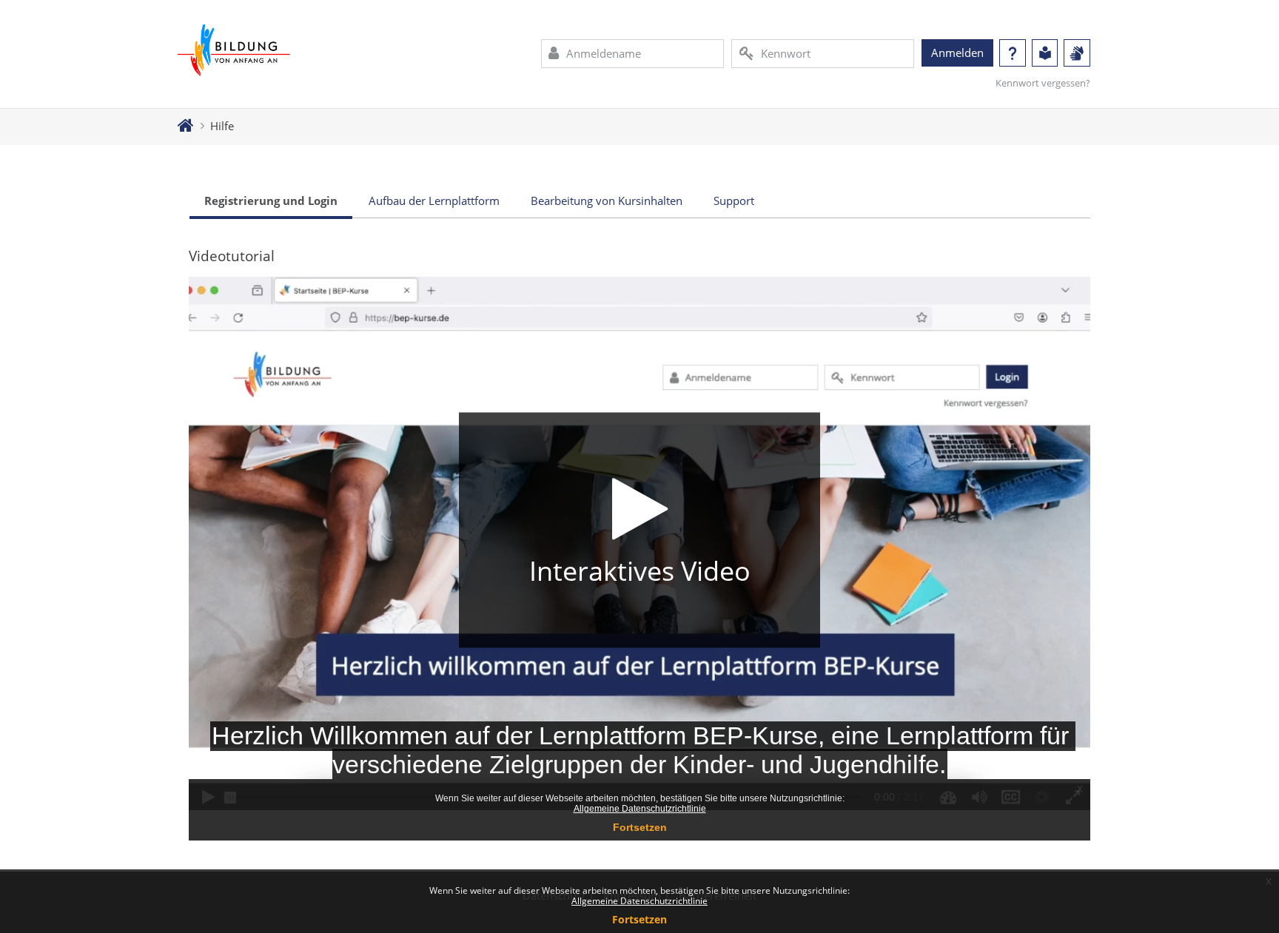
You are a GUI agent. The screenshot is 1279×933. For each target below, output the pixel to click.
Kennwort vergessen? (1043, 83)
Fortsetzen (639, 919)
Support (734, 200)
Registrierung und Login (271, 200)
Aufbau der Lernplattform (434, 200)
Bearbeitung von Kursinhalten (606, 200)
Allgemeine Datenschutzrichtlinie (639, 901)
